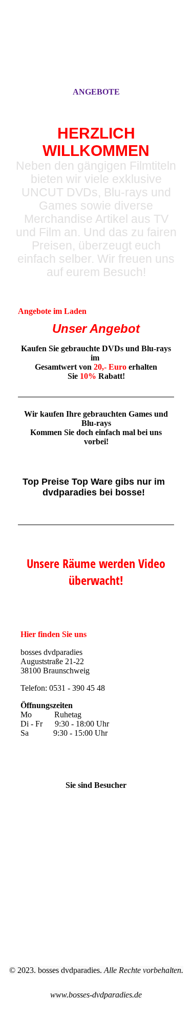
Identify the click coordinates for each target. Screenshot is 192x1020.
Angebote (96, 91)
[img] (96, 52)
